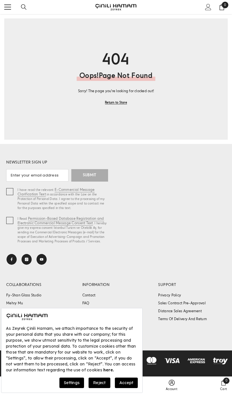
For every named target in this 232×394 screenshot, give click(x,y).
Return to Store (116, 102)
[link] (171, 385)
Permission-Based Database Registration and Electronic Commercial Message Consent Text (61, 221)
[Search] (23, 7)
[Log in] (208, 7)
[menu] (7, 7)
